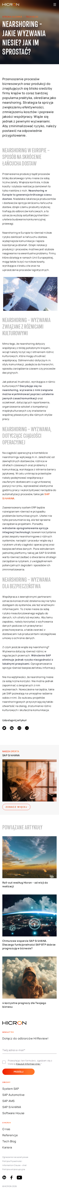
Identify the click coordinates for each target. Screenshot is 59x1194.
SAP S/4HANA (11, 755)
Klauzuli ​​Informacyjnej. (28, 1063)
